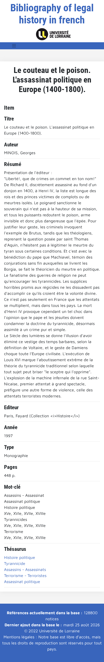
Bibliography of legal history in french (52, 14)
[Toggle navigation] (14, 45)
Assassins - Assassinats (25, 569)
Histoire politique (19, 557)
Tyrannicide (14, 563)
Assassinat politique (22, 581)
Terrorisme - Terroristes (25, 575)
